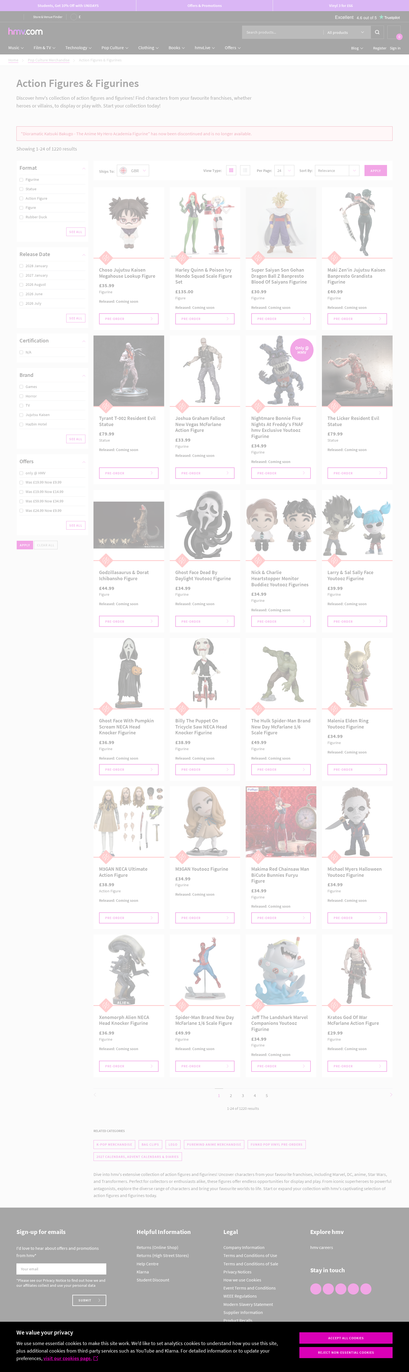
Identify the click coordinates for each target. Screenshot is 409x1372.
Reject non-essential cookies (346, 1352)
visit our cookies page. (67, 1358)
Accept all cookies (346, 1338)
